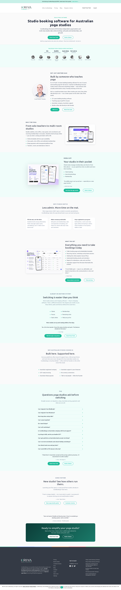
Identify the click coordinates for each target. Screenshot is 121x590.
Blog (61, 8)
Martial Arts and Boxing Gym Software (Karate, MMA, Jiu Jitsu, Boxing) (92, 565)
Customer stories (70, 503)
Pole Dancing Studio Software (92, 571)
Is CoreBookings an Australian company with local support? (54, 430)
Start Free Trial (86, 8)
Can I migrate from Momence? (46, 412)
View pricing (89, 280)
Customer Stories (57, 563)
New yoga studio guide (52, 503)
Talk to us (55, 109)
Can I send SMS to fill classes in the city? (49, 449)
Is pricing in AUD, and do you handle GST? (49, 434)
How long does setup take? (45, 416)
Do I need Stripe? (43, 423)
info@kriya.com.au (74, 563)
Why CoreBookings (47, 8)
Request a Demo (68, 8)
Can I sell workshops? (44, 427)
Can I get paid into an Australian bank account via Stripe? (54, 438)
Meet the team (68, 109)
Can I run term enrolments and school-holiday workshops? (54, 441)
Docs (54, 565)
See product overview (73, 280)
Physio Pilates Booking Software (93, 561)
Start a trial (55, 573)
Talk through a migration (53, 335)
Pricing (56, 8)
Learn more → (75, 1)
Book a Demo (68, 37)
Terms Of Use (26, 586)
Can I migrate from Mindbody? (46, 409)
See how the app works (72, 190)
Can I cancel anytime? (44, 420)
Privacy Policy (32, 586)
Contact (55, 569)
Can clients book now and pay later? (48, 445)
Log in (95, 8)
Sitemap (55, 575)
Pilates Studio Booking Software (93, 559)
